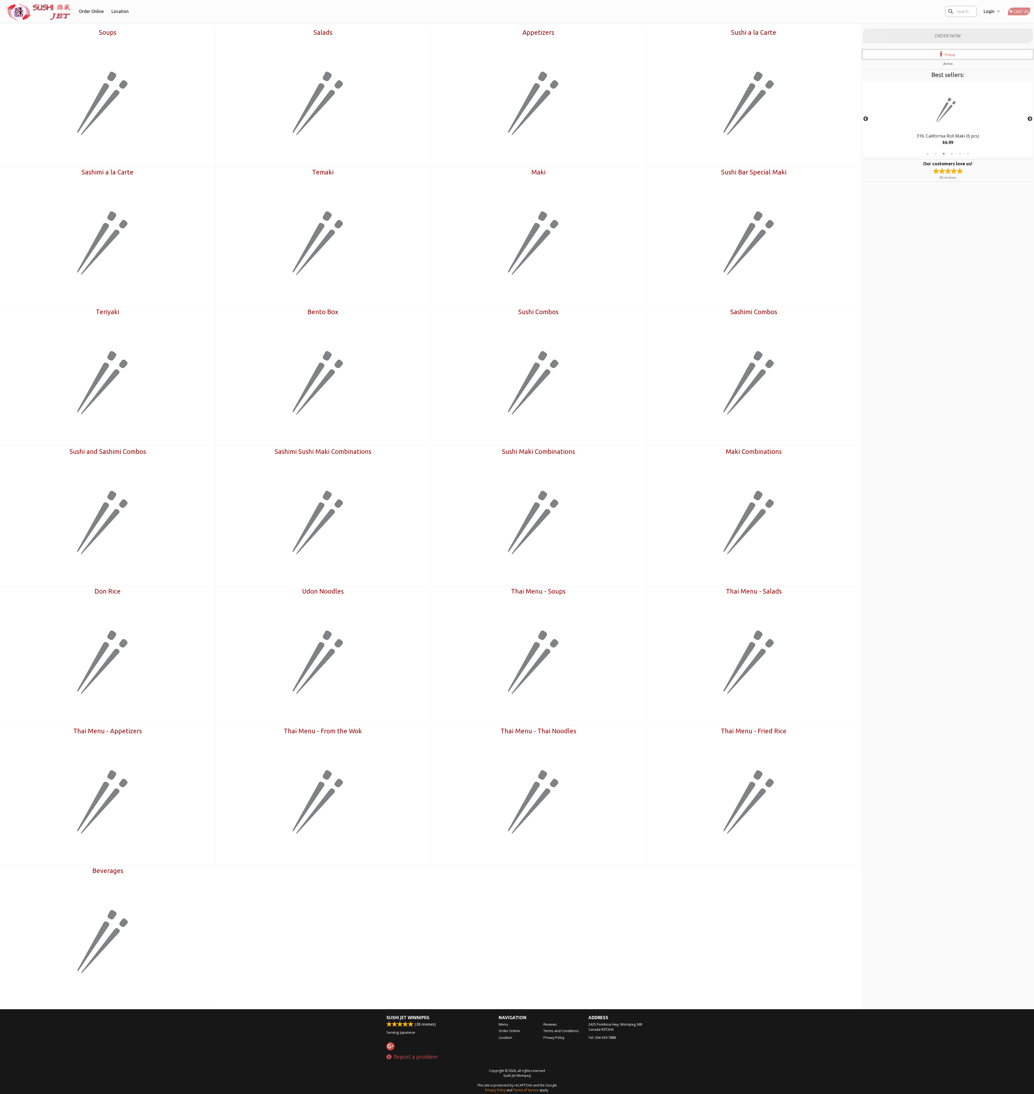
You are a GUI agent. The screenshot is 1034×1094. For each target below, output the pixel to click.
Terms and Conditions (561, 1030)
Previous (865, 119)
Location (120, 11)
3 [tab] (943, 153)
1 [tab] (927, 153)
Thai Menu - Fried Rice (754, 731)
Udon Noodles (323, 591)
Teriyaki (107, 311)
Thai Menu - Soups (538, 591)
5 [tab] (960, 153)
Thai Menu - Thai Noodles (538, 731)
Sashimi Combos (753, 311)
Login (989, 11)
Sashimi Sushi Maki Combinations (323, 451)
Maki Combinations (754, 451)
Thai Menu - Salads (754, 591)
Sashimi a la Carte (108, 172)
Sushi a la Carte (753, 32)
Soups (107, 32)
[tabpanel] (947, 119)
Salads (322, 32)
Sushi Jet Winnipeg (407, 1018)
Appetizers (538, 32)
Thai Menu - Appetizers (107, 731)
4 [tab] (952, 153)
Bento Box (323, 311)
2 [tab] (935, 153)
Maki (538, 172)
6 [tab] (968, 153)
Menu (503, 1024)
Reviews (550, 1024)
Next (1030, 119)
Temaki (323, 172)
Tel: (602, 1037)
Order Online (91, 11)
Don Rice (108, 591)
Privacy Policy (553, 1037)
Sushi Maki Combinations (538, 451)
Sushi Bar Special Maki (754, 172)
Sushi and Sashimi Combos (107, 451)
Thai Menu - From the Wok (323, 731)
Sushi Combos (538, 311)
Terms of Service (526, 1090)
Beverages (107, 870)
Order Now (948, 36)
